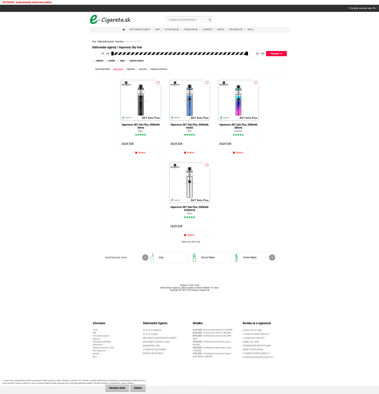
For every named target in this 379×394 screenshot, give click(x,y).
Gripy (157, 29)
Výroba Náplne (191, 29)
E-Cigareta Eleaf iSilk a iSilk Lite (258, 357)
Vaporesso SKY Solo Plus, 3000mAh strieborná (189, 209)
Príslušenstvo (236, 29)
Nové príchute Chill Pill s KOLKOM (217, 333)
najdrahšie (131, 69)
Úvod (94, 41)
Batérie (220, 29)
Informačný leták (151, 345)
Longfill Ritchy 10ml (252, 330)
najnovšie (143, 69)
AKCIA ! (251, 29)
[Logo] (110, 19)
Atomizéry (207, 29)
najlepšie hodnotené (158, 69)
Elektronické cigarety (139, 29)
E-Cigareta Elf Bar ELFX (254, 338)
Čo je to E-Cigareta (152, 330)
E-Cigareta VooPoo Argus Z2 (256, 353)
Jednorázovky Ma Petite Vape (257, 345)
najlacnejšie (118, 69)
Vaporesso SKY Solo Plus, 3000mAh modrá (189, 126)
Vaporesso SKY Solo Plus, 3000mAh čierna (141, 126)
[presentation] (145, 257)
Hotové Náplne (172, 29)
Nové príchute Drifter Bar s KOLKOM (217, 330)
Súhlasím (138, 388)
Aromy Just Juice (251, 342)
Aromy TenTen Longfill (253, 349)
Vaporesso (119, 41)
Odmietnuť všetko (117, 388)
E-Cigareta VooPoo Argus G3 (256, 334)
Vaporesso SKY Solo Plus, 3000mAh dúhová (238, 126)
